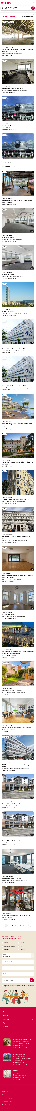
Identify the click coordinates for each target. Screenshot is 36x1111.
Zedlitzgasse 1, (22, 1043)
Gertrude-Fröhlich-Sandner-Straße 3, (23, 1059)
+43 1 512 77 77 (19, 1079)
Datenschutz (5, 1091)
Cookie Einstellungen (7, 1101)
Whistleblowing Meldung (8, 1104)
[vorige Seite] (6, 925)
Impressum (4, 1087)
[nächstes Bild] (32, 32)
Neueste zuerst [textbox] (28, 16)
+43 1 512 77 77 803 (21, 1064)
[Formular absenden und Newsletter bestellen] (32, 980)
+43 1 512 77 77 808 (21, 1047)
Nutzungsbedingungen (7, 1098)
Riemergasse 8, (21, 1075)
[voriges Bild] (3, 32)
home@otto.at (19, 1045)
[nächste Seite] (29, 925)
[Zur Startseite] (6, 3)
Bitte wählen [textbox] (7, 956)
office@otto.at (19, 1062)
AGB (3, 1094)
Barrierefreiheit (6, 1108)
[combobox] (27, 16)
